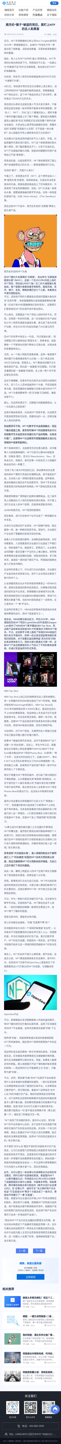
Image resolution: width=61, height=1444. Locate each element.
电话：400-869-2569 (33, 1426)
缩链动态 (52, 10)
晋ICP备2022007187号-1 (50, 1441)
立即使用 (30, 1277)
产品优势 (37, 10)
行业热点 (37, 14)
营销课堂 (23, 14)
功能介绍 (23, 10)
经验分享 (9, 14)
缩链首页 (9, 10)
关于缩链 (52, 14)
